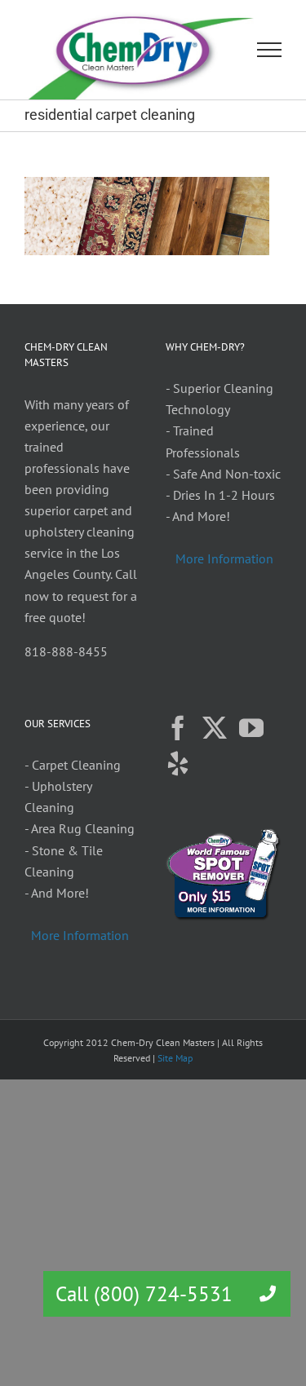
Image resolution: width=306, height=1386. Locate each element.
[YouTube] (251, 728)
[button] (267, 1294)
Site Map (175, 1058)
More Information (224, 558)
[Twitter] (214, 728)
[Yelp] (178, 764)
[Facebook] (178, 728)
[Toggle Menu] (269, 49)
